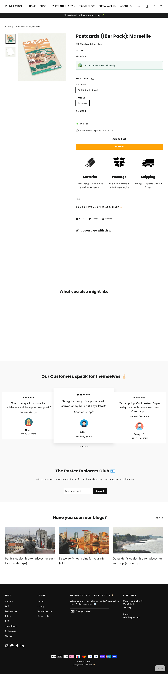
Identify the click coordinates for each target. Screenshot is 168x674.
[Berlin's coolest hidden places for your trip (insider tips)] (30, 540)
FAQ (78, 199)
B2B (7, 621)
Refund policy (44, 616)
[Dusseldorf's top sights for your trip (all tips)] (84, 540)
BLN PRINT (13, 6)
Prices (8, 616)
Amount (81, 111)
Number (81, 98)
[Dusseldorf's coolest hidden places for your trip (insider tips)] (138, 540)
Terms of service (45, 611)
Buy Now (119, 146)
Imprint (41, 601)
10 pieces (82, 103)
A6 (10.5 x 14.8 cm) (88, 89)
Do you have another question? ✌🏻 (99, 207)
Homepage (9, 26)
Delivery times (11, 611)
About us (9, 601)
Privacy (41, 606)
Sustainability (11, 630)
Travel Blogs (10, 625)
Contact (8, 635)
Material (82, 85)
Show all (158, 517)
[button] (140, 6)
